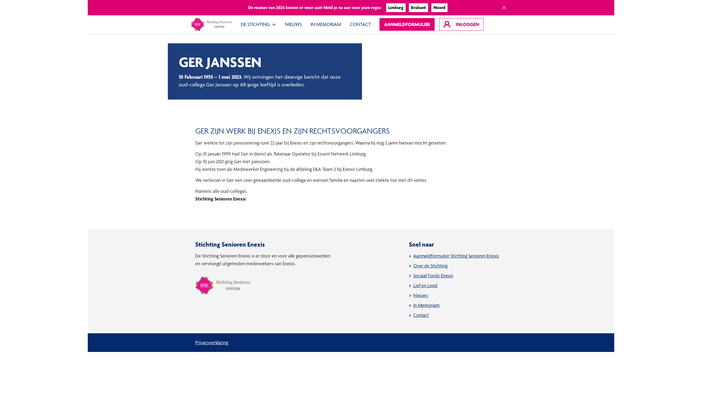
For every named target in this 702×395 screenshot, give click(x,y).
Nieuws (293, 24)
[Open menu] (275, 24)
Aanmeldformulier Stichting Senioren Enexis (456, 256)
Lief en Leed (425, 285)
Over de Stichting (430, 266)
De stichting (255, 24)
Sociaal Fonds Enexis (433, 275)
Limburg (395, 7)
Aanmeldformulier (407, 24)
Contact (360, 24)
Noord (439, 7)
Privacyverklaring (211, 342)
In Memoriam (325, 24)
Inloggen (466, 24)
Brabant (418, 7)
